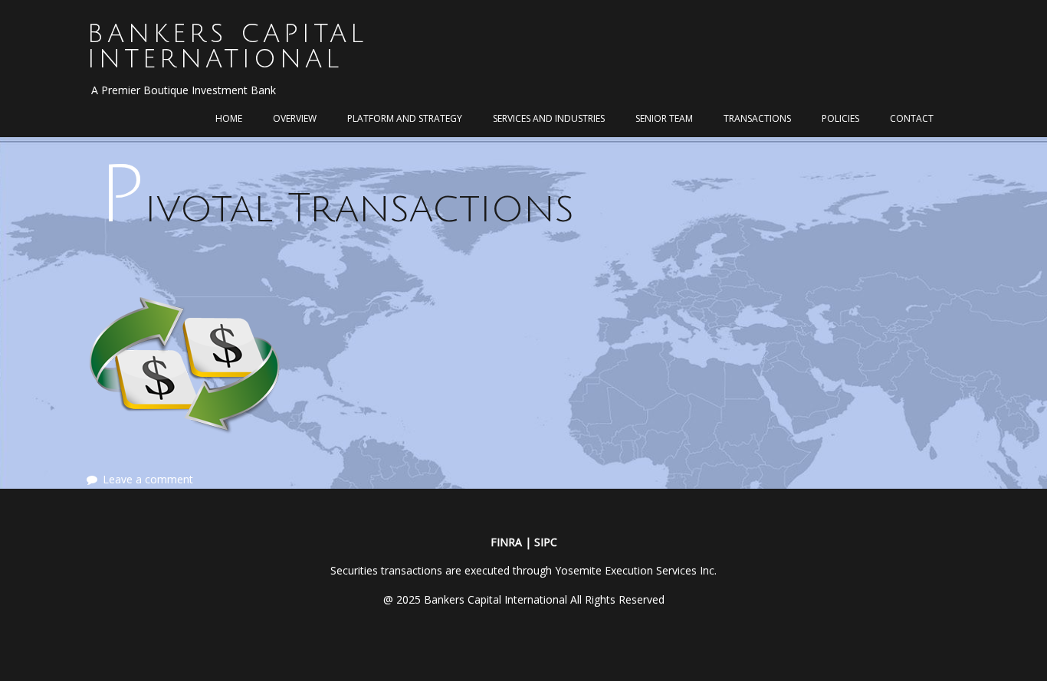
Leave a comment (148, 479)
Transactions (757, 118)
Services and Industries (549, 118)
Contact (912, 118)
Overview (295, 118)
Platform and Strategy (404, 118)
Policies (840, 118)
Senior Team (664, 118)
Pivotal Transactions (336, 209)
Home (228, 118)
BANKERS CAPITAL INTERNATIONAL (227, 47)
